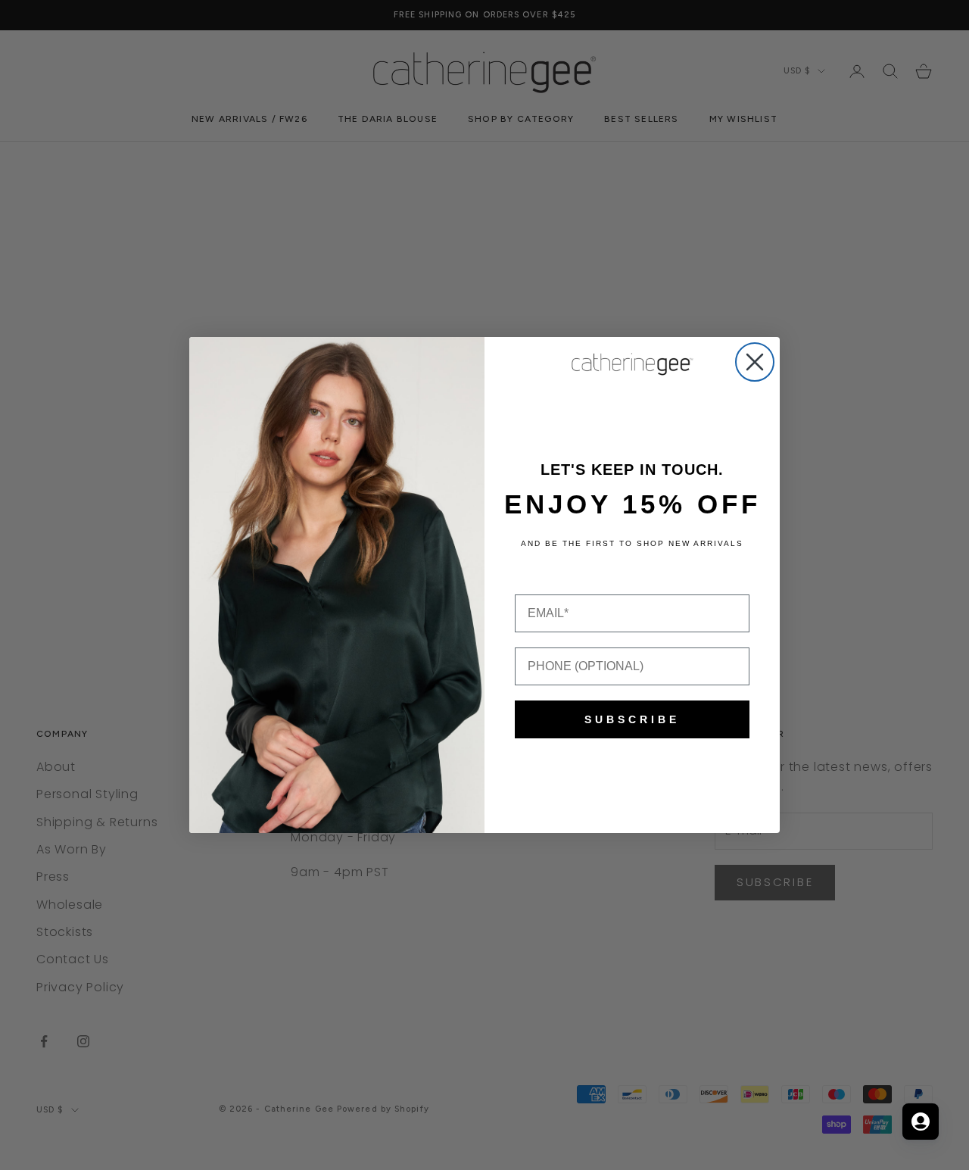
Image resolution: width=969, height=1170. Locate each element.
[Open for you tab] (920, 1121)
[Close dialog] (755, 362)
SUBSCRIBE (632, 719)
